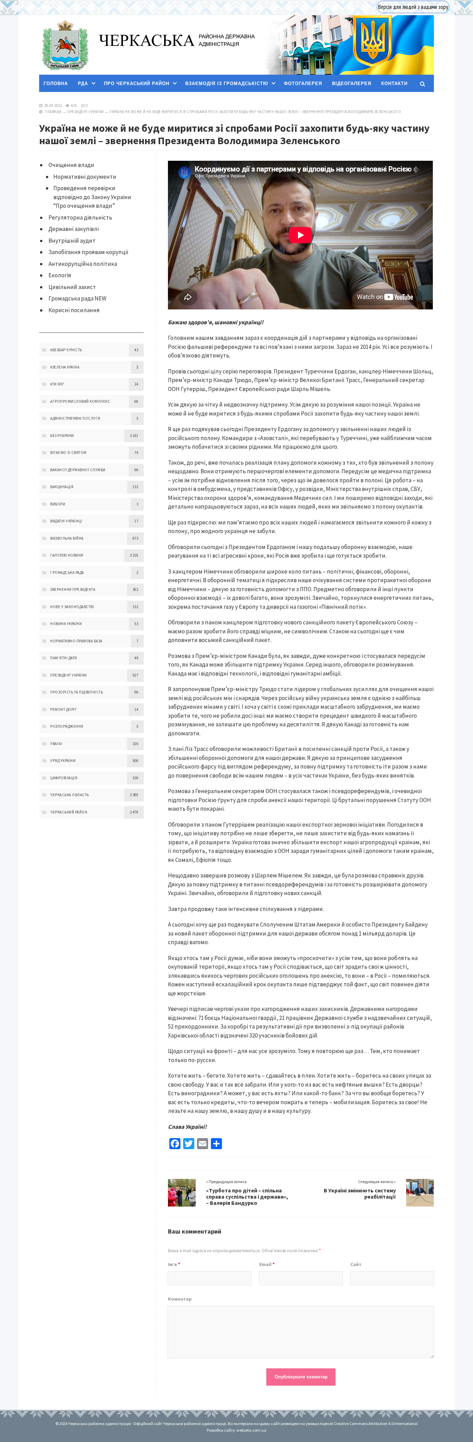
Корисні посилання (74, 310)
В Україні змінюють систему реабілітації (360, 1193)
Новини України (66, 623)
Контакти (394, 83)
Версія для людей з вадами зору (413, 7)
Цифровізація (63, 777)
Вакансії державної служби (78, 469)
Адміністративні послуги (75, 418)
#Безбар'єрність (66, 349)
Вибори (57, 504)
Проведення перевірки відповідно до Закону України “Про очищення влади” (92, 197)
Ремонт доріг (63, 709)
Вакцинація (61, 486)
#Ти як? (57, 384)
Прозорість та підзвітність (76, 692)
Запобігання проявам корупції (88, 252)
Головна (56, 83)
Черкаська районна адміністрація (64, 45)
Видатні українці (66, 521)
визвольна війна (67, 538)
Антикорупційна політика (82, 264)
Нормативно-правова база (76, 641)
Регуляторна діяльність (80, 217)
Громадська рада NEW (77, 298)
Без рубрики (62, 435)
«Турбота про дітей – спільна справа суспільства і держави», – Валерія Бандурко (247, 1196)
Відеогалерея (351, 83)
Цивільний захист (72, 287)
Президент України (85, 111)
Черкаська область (69, 794)
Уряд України (62, 760)
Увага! (56, 743)
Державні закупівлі (73, 229)
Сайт (356, 1264)
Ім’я (174, 1264)
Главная (53, 111)
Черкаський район (68, 812)
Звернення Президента (72, 589)
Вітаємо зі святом (68, 452)
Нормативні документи (84, 176)
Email (267, 1264)
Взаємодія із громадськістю (226, 83)
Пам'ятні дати (63, 657)
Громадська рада (67, 572)
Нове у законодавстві (72, 606)
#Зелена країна (64, 367)
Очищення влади (71, 165)
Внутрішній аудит (72, 240)
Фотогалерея (303, 83)
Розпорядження (66, 726)
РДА (83, 83)
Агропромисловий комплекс (80, 401)
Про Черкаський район (136, 83)
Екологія (59, 275)
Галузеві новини (66, 555)
